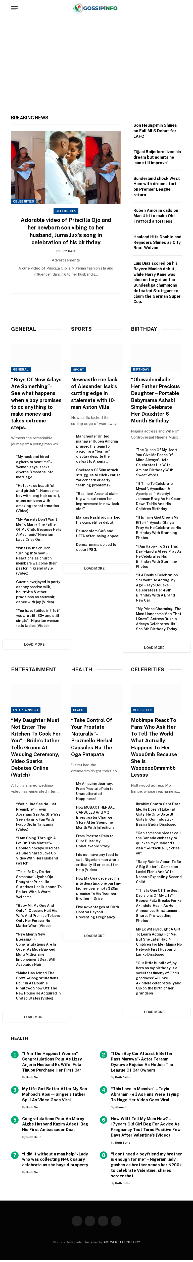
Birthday (141, 369)
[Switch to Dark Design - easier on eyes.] (172, 8)
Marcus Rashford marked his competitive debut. (98, 519)
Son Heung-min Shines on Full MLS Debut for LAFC (155, 131)
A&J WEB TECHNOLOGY (122, 1242)
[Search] (179, 8)
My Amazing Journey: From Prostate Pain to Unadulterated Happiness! (94, 791)
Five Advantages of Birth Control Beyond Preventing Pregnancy (97, 912)
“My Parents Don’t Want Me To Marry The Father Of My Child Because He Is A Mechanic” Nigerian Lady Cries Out (38, 529)
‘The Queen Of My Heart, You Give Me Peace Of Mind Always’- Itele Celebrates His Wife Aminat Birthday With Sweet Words (157, 462)
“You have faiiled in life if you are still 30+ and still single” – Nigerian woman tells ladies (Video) (38, 618)
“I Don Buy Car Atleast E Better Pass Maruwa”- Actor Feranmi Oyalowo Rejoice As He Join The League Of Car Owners (142, 1061)
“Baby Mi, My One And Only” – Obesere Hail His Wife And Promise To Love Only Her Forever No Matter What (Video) (38, 916)
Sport (78, 369)
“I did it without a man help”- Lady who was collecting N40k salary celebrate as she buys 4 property (55, 1160)
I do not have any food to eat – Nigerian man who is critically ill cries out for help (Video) (98, 862)
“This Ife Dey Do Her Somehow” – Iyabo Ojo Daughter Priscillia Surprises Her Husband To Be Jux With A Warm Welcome (39, 884)
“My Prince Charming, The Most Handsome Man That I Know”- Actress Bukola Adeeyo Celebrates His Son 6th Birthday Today (158, 619)
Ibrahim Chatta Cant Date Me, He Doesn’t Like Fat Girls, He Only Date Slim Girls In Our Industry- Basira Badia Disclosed (158, 814)
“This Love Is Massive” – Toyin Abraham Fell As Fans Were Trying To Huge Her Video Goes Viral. (145, 1094)
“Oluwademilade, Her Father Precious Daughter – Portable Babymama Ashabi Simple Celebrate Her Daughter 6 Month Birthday (155, 400)
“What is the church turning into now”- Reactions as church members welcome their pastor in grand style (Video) (36, 560)
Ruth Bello (68, 251)
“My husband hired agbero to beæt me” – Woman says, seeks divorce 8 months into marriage (34, 467)
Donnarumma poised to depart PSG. (96, 547)
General (21, 369)
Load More (34, 644)
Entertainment (25, 710)
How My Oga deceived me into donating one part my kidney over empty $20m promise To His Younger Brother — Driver (98, 888)
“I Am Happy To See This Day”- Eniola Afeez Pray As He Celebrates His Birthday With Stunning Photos (159, 556)
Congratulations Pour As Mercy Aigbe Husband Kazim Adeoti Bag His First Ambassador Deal (55, 1124)
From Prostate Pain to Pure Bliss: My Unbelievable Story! (94, 841)
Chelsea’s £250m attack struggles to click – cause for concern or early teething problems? (98, 477)
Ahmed (120, 1107)
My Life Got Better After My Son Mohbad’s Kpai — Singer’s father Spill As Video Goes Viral (54, 1094)
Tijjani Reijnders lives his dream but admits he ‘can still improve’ (157, 157)
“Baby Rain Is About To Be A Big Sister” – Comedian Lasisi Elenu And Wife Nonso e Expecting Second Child (159, 872)
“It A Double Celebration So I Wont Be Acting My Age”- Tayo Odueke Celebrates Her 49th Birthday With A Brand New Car (157, 587)
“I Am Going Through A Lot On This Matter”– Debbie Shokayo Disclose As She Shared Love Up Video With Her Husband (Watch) (38, 850)
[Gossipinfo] (96, 8)
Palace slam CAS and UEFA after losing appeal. (98, 533)
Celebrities (23, 201)
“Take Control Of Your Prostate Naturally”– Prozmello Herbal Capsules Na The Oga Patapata (92, 737)
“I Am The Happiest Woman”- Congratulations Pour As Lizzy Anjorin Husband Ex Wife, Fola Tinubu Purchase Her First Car (52, 1061)
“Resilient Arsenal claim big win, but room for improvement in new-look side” (97, 501)
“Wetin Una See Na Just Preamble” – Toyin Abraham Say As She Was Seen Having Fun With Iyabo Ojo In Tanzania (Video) (38, 816)
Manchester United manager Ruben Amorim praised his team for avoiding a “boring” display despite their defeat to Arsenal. (97, 448)
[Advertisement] (96, 64)
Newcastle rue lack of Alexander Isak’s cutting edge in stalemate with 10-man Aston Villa (94, 393)
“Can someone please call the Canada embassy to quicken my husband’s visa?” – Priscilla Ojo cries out (158, 843)
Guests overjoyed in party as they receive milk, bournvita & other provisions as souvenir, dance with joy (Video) (38, 592)
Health (79, 710)
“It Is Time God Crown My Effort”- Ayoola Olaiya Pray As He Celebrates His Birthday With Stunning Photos (158, 527)
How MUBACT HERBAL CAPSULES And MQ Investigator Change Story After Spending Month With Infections (95, 817)
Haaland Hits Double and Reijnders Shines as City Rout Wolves (157, 242)
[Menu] (14, 8)
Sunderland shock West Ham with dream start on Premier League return (156, 186)
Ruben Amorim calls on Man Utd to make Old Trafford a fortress (155, 216)
